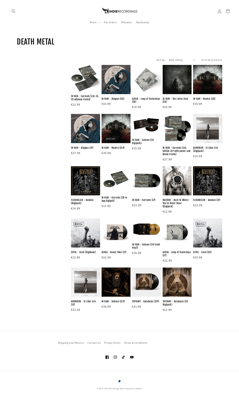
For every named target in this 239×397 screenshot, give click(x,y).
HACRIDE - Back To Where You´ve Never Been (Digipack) (176, 203)
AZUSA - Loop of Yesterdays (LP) (177, 254)
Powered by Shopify (133, 388)
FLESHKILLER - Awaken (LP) (206, 199)
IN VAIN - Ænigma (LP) (82, 147)
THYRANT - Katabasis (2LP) (145, 301)
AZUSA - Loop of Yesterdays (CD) (146, 100)
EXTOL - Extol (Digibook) (83, 252)
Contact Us (94, 342)
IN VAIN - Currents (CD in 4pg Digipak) (114, 199)
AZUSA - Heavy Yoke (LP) (114, 252)
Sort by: (160, 60)
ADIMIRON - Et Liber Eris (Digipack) (205, 149)
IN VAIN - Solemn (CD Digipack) (143, 141)
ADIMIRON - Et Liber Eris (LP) (83, 303)
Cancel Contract (166, 342)
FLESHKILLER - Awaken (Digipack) (82, 201)
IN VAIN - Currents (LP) (144, 199)
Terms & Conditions (136, 342)
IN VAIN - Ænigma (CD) (113, 98)
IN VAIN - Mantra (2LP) (113, 147)
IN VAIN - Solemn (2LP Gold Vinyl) (146, 246)
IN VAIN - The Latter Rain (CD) (175, 100)
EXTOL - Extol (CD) (202, 252)
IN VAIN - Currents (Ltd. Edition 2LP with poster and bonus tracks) (176, 151)
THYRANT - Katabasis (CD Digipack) (175, 303)
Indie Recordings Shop (114, 388)
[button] (13, 11)
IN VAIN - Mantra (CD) (204, 98)
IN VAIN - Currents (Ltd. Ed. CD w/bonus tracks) (85, 98)
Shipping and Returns (71, 342)
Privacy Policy (112, 342)
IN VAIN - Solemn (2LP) (113, 301)
